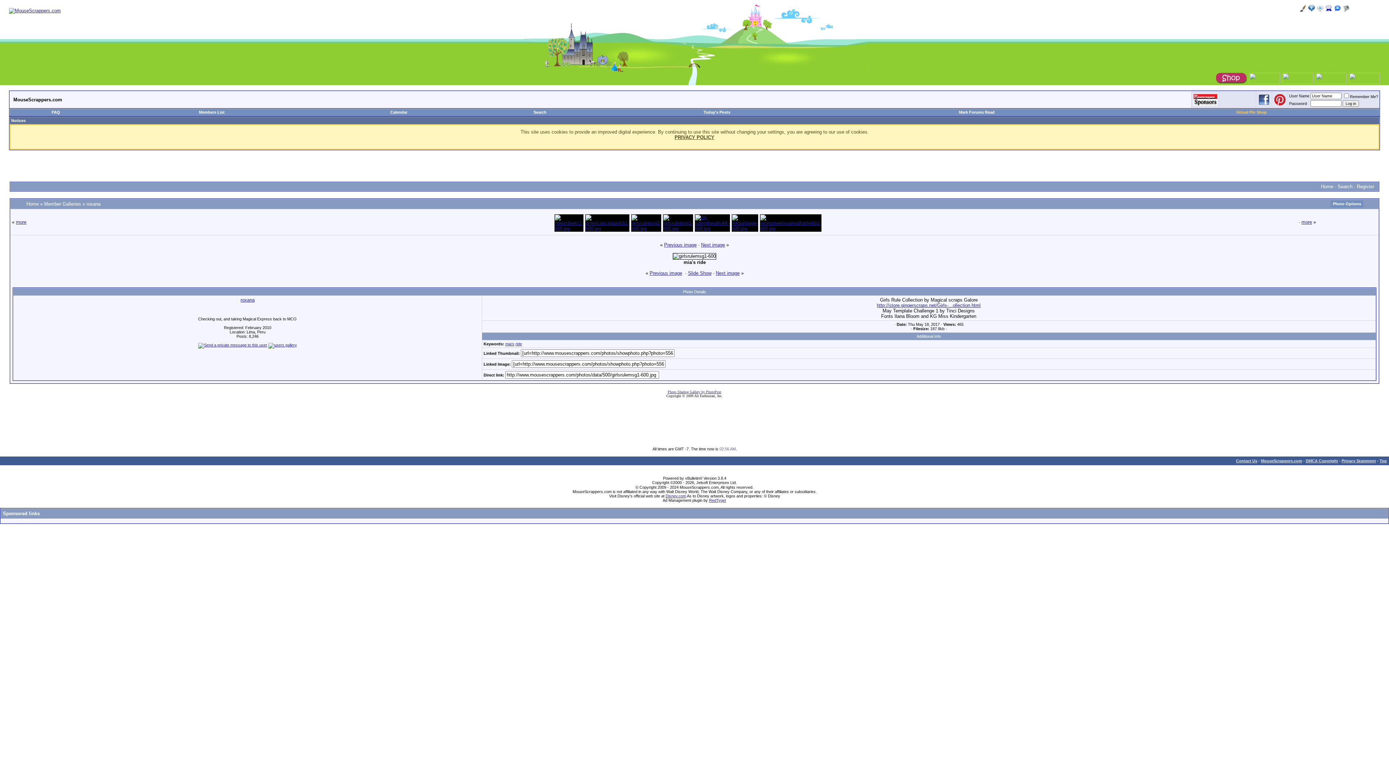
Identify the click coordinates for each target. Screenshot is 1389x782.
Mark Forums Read (977, 112)
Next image (713, 245)
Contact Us (1246, 461)
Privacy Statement (1359, 461)
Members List (212, 112)
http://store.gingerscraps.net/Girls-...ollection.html (929, 305)
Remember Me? (1364, 96)
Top (1383, 461)
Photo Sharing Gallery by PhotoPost (694, 392)
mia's (509, 344)
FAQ (56, 112)
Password (1298, 103)
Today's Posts (717, 112)
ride (518, 344)
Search (540, 112)
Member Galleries (62, 204)
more (21, 222)
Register (1365, 186)
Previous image (680, 245)
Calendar (398, 112)
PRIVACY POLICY (694, 137)
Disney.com (676, 496)
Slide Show (700, 273)
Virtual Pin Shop (1251, 112)
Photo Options (1347, 204)
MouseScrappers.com (1281, 461)
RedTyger (717, 500)
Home (1327, 186)
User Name (1299, 96)
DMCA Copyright (1322, 461)
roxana (93, 204)
